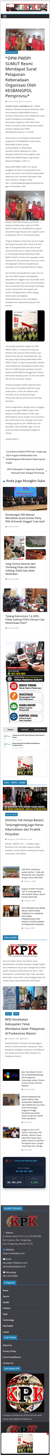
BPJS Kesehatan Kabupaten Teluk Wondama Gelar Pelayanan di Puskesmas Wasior (25, 1026)
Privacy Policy (9, 1351)
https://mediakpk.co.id (13, 1253)
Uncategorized (11, 52)
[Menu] (5, 16)
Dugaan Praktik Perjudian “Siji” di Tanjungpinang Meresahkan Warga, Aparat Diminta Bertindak (33, 893)
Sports (6, 1296)
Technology (8, 1320)
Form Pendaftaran (12, 1357)
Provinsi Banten (26, 101)
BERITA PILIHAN (39, 729)
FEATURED (8, 1326)
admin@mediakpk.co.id (14, 1266)
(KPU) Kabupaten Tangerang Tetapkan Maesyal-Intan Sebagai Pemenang (25, 471)
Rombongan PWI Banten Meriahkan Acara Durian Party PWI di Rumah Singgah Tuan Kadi (25, 518)
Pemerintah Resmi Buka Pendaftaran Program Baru (26, 744)
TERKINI (10, 729)
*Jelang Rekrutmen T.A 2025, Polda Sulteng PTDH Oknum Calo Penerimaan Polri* (25, 619)
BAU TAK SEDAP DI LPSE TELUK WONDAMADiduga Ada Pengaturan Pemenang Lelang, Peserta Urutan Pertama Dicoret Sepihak (33, 1079)
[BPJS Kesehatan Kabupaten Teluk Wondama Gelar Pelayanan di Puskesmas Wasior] (25, 998)
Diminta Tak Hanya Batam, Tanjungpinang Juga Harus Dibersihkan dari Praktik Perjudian (24, 827)
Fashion (7, 1308)
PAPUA (16, 1014)
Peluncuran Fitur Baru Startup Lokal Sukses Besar (29, 736)
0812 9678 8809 (10, 1276)
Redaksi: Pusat (27, 839)
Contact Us (8, 1363)
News (5, 1290)
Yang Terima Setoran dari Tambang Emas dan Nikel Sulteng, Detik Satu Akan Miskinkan (20, 569)
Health (8, 1014)
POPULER (25, 729)
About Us (7, 1345)
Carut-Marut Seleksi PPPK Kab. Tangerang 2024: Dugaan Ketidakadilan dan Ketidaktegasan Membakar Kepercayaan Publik (26, 457)
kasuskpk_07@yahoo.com (15, 1262)
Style (5, 1314)
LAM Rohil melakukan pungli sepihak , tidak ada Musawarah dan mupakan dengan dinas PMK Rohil (33, 873)
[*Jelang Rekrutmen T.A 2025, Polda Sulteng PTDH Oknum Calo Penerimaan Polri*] (25, 590)
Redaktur (25, 1038)
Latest (6, 1332)
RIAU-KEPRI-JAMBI (11, 814)
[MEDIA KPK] (22, 943)
